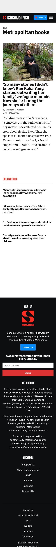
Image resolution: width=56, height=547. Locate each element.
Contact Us (28, 491)
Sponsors (28, 486)
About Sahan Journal (28, 470)
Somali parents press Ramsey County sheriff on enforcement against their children (24, 238)
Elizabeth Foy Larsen (15, 109)
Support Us (28, 347)
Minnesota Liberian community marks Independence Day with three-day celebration (24, 192)
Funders (28, 480)
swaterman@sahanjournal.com (29, 447)
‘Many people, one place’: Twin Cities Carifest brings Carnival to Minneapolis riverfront (24, 209)
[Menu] (51, 17)
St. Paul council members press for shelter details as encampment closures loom (27, 223)
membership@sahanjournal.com (29, 430)
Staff (28, 475)
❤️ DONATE (40, 17)
